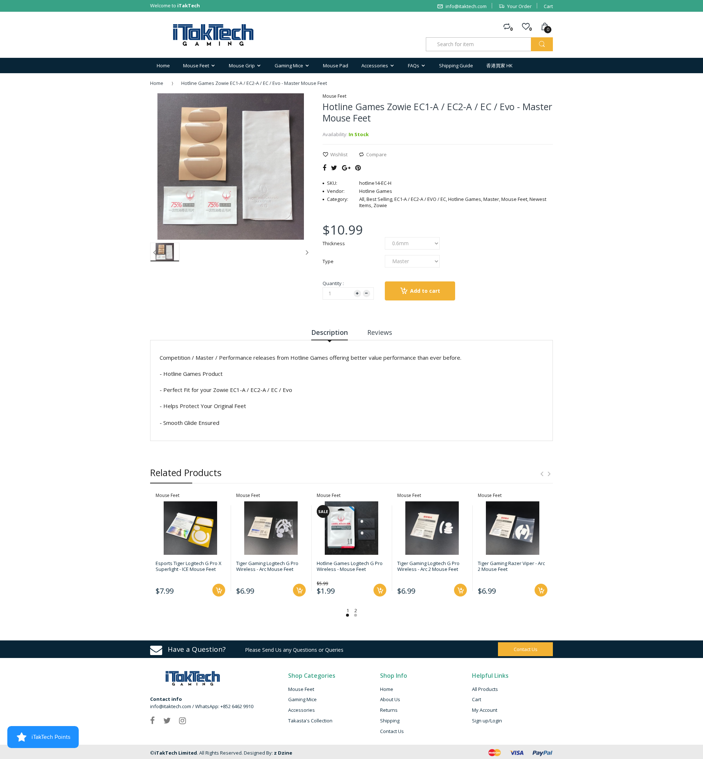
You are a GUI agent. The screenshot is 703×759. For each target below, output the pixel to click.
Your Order (519, 6)
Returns (389, 710)
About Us (390, 699)
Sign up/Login (487, 720)
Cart (548, 6)
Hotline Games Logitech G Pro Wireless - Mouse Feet (350, 566)
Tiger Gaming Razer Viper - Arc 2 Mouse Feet (511, 566)
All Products (485, 689)
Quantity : (333, 283)
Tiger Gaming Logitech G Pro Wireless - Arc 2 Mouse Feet (428, 566)
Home (156, 83)
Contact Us (392, 731)
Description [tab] (329, 332)
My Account (484, 710)
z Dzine (283, 752)
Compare (376, 154)
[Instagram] (182, 720)
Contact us (526, 649)
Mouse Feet (301, 689)
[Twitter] (334, 167)
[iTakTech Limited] (213, 34)
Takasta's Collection (310, 720)
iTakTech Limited (176, 752)
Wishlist (338, 154)
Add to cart (425, 290)
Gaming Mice (302, 699)
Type (328, 261)
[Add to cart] (218, 590)
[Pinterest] (358, 167)
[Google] (346, 167)
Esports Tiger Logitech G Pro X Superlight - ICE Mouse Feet (189, 566)
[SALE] (351, 527)
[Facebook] (324, 167)
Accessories (301, 710)
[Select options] (379, 590)
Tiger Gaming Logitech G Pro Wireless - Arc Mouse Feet (267, 566)
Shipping (389, 720)
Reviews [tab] (379, 332)
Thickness (334, 243)
